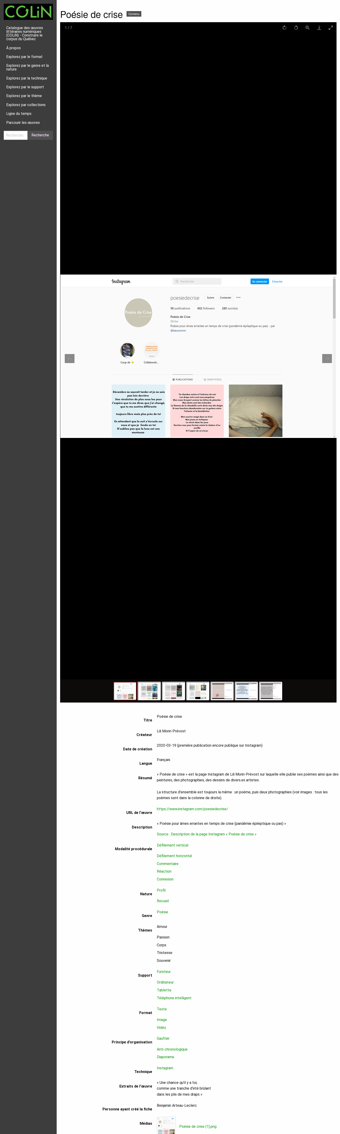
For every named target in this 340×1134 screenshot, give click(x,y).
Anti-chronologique (172, 1049)
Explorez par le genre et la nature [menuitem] (27, 67)
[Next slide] (327, 358)
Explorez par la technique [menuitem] (26, 78)
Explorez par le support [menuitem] (25, 87)
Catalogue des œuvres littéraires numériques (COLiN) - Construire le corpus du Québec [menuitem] (24, 33)
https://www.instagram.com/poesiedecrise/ (192, 809)
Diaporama (165, 1057)
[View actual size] (307, 27)
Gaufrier (163, 1038)
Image (162, 1020)
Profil (161, 890)
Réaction (164, 871)
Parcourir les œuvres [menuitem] (23, 122)
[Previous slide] (69, 358)
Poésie (162, 912)
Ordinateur (165, 982)
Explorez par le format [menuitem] (24, 57)
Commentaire (168, 864)
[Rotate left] (296, 27)
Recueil (163, 901)
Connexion (165, 879)
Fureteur (164, 971)
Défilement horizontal (174, 856)
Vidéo (161, 1027)
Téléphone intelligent (174, 998)
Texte (162, 1009)
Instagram (165, 1068)
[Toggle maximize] (331, 27)
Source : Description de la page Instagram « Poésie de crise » (207, 834)
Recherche (40, 135)
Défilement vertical (172, 845)
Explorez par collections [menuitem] (26, 105)
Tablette (164, 990)
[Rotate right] (284, 27)
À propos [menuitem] (13, 48)
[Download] (319, 27)
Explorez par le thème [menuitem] (24, 96)
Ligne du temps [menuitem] (18, 113)
